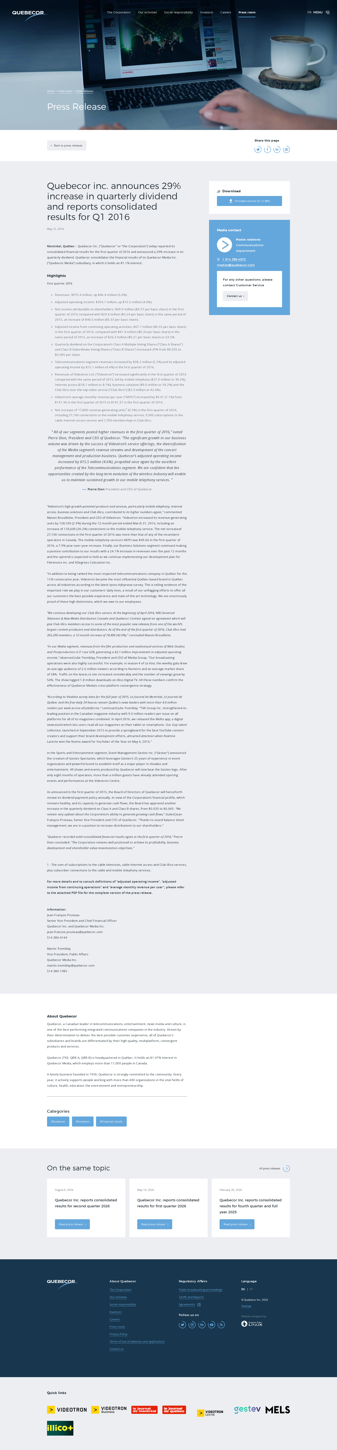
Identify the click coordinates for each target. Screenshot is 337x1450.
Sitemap (246, 1306)
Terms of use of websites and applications (137, 1341)
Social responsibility (123, 1304)
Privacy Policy (118, 1334)
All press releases (269, 1168)
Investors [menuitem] (206, 12)
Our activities (118, 1297)
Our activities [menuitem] (147, 12)
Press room (117, 1327)
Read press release (71, 1224)
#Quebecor (58, 1121)
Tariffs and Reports (191, 1297)
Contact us (234, 296)
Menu (318, 12)
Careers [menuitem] (225, 12)
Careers (115, 1319)
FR (309, 12)
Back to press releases (67, 145)
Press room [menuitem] (247, 12)
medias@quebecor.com (236, 265)
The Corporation (120, 1290)
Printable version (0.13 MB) (252, 201)
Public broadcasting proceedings (200, 1290)
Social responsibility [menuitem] (178, 12)
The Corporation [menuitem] (119, 12)
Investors (116, 1312)
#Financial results (111, 1121)
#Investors (83, 1121)
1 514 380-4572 (234, 259)
